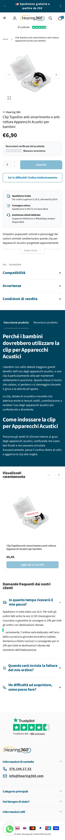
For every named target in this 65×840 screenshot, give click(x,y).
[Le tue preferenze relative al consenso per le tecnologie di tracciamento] (3, 630)
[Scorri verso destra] (60, 6)
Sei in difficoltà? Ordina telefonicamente (32, 178)
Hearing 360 (11, 112)
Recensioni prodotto (45, 322)
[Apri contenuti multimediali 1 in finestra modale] (32, 75)
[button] (5, 18)
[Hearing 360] (17, 752)
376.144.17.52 (20, 768)
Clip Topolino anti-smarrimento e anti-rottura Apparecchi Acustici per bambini (31, 547)
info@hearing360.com (26, 775)
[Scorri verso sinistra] (5, 6)
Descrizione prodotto (16, 322)
